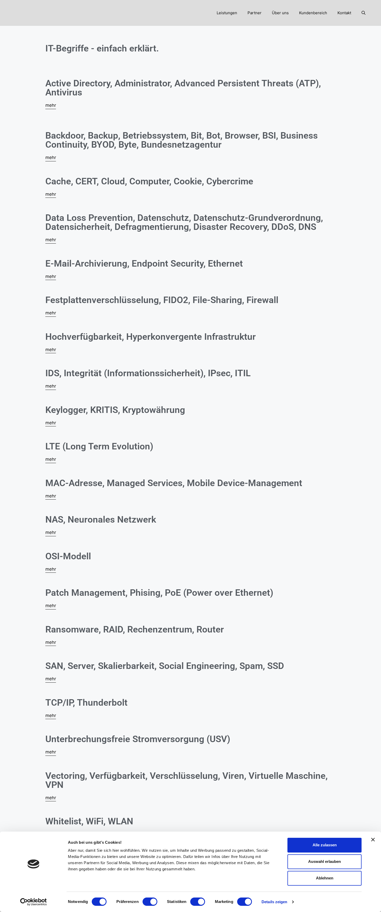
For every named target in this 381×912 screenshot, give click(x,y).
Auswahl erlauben (324, 861)
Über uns (280, 12)
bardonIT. (25, 10)
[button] (363, 13)
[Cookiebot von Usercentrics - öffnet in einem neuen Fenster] (33, 902)
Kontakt (344, 12)
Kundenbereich (313, 12)
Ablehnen (324, 878)
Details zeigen (274, 902)
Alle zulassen (325, 845)
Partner (255, 12)
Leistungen (227, 12)
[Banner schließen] (373, 839)
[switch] (150, 902)
